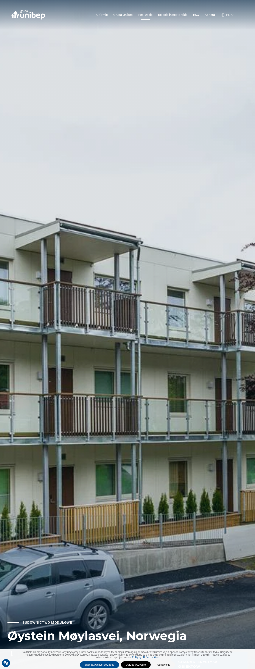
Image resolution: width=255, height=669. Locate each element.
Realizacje (145, 15)
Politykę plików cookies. (145, 657)
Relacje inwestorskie (172, 15)
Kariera (210, 15)
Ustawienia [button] (163, 664)
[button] (227, 15)
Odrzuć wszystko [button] (136, 664)
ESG (196, 15)
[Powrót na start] (28, 14)
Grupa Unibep (123, 15)
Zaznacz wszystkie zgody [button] (99, 664)
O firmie (102, 15)
